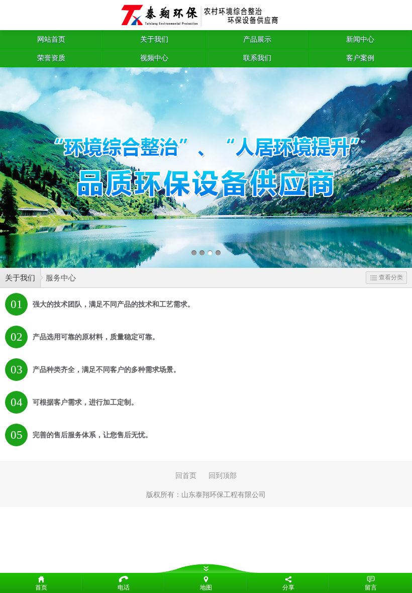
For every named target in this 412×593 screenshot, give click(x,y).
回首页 (185, 475)
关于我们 (154, 39)
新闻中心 (360, 39)
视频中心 (154, 58)
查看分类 (391, 277)
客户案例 (360, 58)
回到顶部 (223, 475)
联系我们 (257, 58)
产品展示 (257, 39)
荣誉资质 (51, 58)
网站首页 (51, 39)
